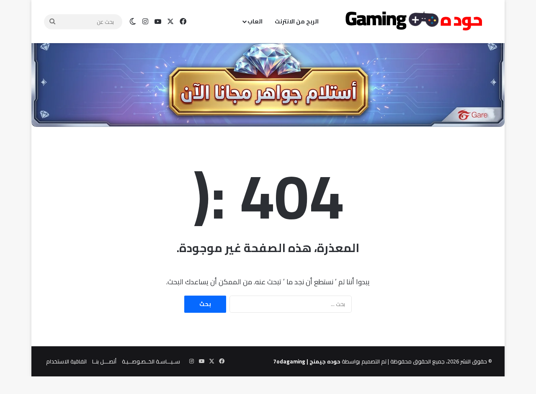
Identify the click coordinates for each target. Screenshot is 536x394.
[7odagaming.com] (412, 22)
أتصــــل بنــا (104, 361)
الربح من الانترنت (297, 21)
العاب (255, 21)
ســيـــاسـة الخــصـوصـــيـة (151, 361)
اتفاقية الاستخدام (66, 361)
